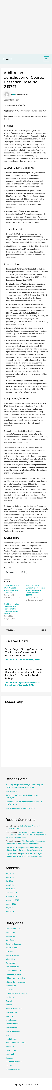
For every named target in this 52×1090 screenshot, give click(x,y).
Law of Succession (13, 1031)
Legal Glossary (11, 1039)
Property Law (11, 1050)
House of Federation (14, 1009)
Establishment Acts (13, 971)
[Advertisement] (26, 27)
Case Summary (12, 940)
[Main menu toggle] (46, 59)
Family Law (10, 997)
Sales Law (9, 1058)
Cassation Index (12, 948)
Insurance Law (11, 1012)
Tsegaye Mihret (12, 848)
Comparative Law (12, 955)
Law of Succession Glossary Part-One (20, 808)
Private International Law (15, 1043)
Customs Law (11, 963)
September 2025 (12, 900)
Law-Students (11, 791)
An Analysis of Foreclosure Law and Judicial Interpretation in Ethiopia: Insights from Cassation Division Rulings (26, 834)
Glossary (9, 1005)
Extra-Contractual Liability (16, 993)
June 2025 (10, 912)
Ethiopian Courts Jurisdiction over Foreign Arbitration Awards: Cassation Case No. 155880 (35, 590)
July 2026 (10, 874)
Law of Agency (11, 1020)
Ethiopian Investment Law (16, 982)
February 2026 (11, 893)
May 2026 (9, 881)
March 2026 (10, 889)
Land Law (9, 1016)
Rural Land (10, 1054)
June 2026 (10, 877)
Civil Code (9, 952)
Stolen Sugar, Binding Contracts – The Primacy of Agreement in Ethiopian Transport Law (24, 652)
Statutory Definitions (14, 1062)
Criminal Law (10, 959)
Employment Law (12, 967)
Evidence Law (11, 986)
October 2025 (11, 896)
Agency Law (24, 683)
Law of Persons (12, 1028)
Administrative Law (13, 929)
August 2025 (11, 904)
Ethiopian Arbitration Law (15, 978)
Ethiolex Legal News (13, 974)
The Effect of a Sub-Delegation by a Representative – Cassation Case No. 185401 (12, 609)
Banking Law (35, 683)
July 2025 (10, 908)
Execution (10, 990)
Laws (8, 1035)
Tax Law (9, 1066)
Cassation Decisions (13, 944)
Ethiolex (7, 59)
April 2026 (10, 885)
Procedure (10, 1047)
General (8, 685)
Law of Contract (26, 660)
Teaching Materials (13, 1069)
